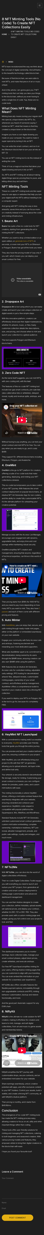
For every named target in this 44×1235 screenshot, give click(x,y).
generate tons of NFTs (24, 241)
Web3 (10, 62)
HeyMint (16, 743)
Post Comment (17, 1217)
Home (4, 34)
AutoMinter (10, 625)
